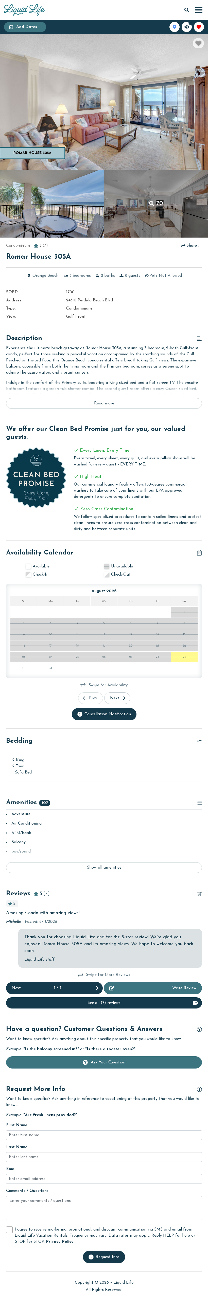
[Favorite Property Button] (198, 43)
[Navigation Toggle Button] (199, 10)
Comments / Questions (27, 1191)
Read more (104, 403)
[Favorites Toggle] (199, 27)
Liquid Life (123, 1283)
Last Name (16, 1147)
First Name (16, 1125)
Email (11, 1169)
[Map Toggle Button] (174, 27)
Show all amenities (104, 868)
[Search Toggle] (187, 10)
